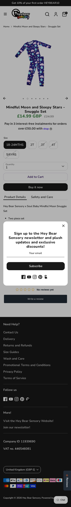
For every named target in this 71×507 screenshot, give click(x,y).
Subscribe (35, 266)
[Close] (63, 225)
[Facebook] (23, 277)
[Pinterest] (40, 277)
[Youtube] (29, 277)
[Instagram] (35, 277)
